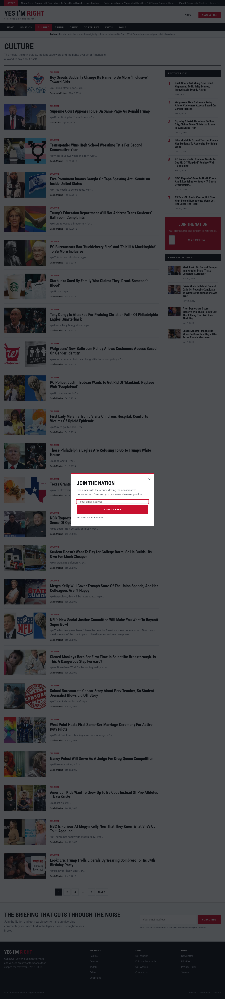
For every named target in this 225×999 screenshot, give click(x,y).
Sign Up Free (112, 509)
